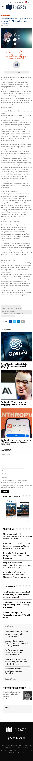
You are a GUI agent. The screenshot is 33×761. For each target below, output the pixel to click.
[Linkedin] (17, 738)
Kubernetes (21, 234)
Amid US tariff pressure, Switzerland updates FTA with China (16, 615)
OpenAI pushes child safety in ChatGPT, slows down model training (14, 366)
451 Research (22, 77)
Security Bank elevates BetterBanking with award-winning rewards (16, 643)
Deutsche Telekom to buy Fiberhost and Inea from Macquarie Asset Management (16, 574)
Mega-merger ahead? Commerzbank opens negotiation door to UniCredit (17, 536)
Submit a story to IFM (12, 747)
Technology (5, 15)
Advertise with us (25, 745)
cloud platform (15, 306)
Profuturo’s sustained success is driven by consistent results (14, 652)
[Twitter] (11, 738)
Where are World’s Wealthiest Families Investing (13, 670)
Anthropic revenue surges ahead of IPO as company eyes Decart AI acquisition (16, 442)
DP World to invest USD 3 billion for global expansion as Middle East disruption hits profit (16, 546)
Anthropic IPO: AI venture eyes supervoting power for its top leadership (14, 404)
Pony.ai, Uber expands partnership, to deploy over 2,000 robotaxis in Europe (17, 565)
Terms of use (20, 752)
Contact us (13, 745)
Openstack (10, 234)
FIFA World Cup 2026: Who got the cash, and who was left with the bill (16, 661)
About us (4, 745)
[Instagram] (14, 738)
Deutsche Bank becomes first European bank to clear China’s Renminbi (16, 555)
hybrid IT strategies (7, 308)
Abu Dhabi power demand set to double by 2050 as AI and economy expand (16, 594)
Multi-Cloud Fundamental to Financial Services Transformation (12, 312)
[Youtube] (20, 738)
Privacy (11, 752)
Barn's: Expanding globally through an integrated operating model (16, 634)
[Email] (24, 738)
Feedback (16, 749)
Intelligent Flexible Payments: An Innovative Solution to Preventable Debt (12, 694)
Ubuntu (18, 236)
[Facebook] (8, 738)
